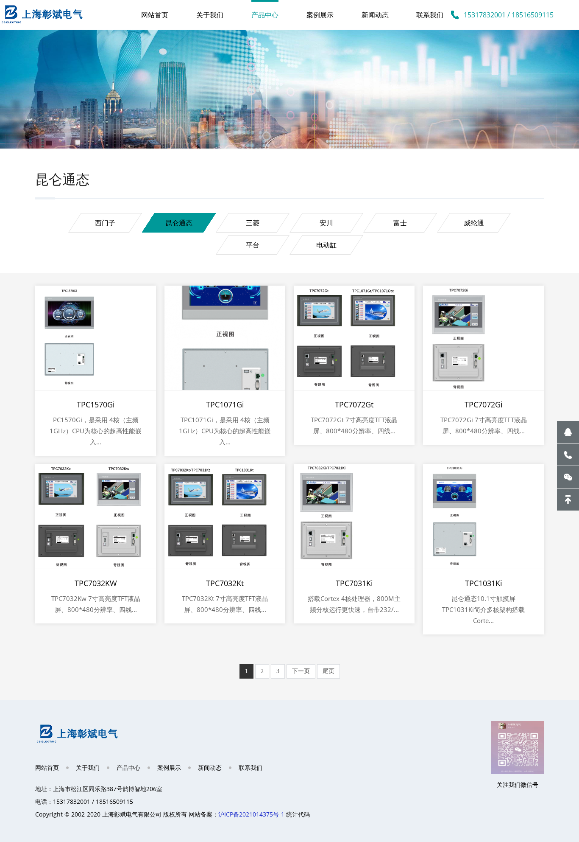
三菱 (252, 222)
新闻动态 (375, 15)
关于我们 (209, 15)
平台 (252, 245)
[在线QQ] (568, 432)
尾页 (328, 671)
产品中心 (264, 15)
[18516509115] (568, 454)
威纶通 (474, 222)
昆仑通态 (178, 222)
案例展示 (320, 15)
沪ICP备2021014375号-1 (251, 814)
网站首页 (154, 15)
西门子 (105, 222)
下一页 (301, 671)
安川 (326, 222)
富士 (400, 222)
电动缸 (326, 245)
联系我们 (429, 15)
